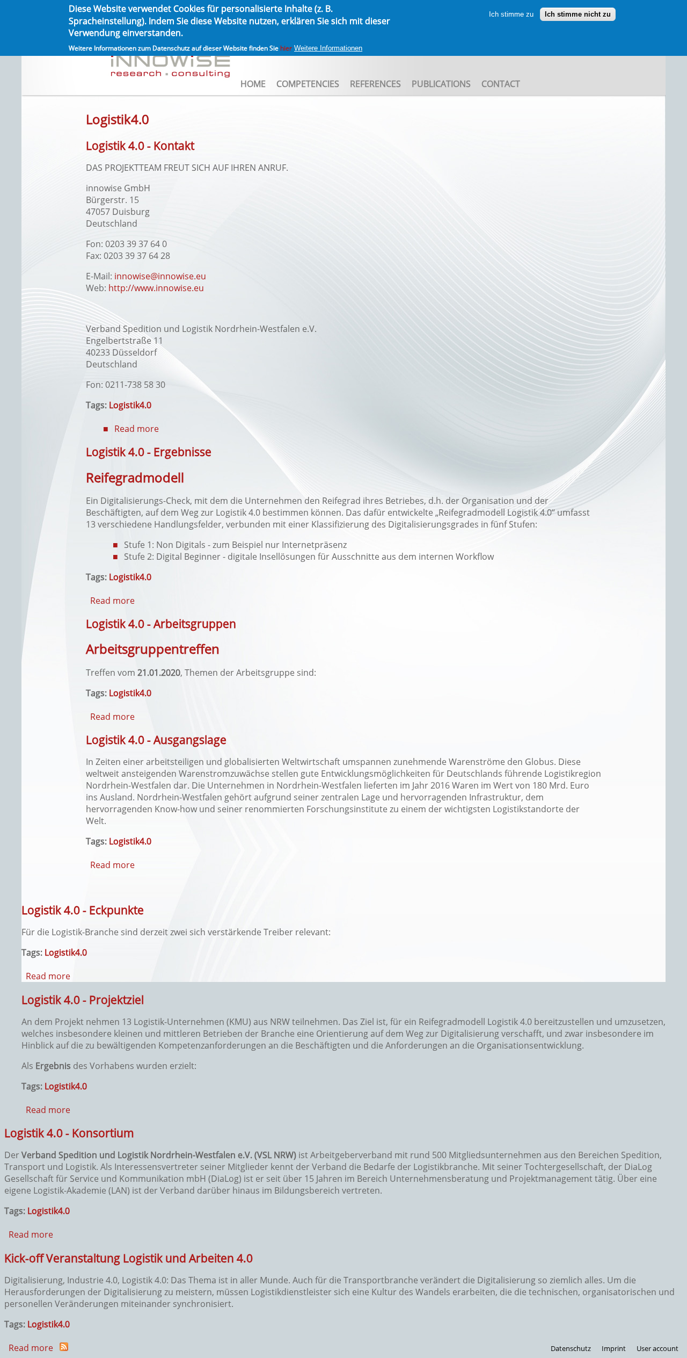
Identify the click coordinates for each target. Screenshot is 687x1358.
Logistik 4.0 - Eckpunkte (82, 910)
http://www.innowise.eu (156, 288)
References (375, 84)
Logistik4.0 (130, 405)
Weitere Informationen (328, 48)
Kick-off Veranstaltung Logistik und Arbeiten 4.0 (128, 1258)
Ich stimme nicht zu (578, 14)
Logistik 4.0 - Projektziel (82, 999)
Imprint (614, 1348)
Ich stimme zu (511, 14)
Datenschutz (571, 1348)
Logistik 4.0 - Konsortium (69, 1132)
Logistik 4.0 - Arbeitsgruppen (161, 623)
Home (253, 84)
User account (657, 1348)
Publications (441, 84)
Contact (500, 84)
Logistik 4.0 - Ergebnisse (148, 451)
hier (286, 48)
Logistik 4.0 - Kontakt (140, 145)
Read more (136, 429)
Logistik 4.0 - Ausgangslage (156, 739)
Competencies (307, 84)
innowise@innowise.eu (160, 276)
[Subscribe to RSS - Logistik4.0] (64, 1348)
